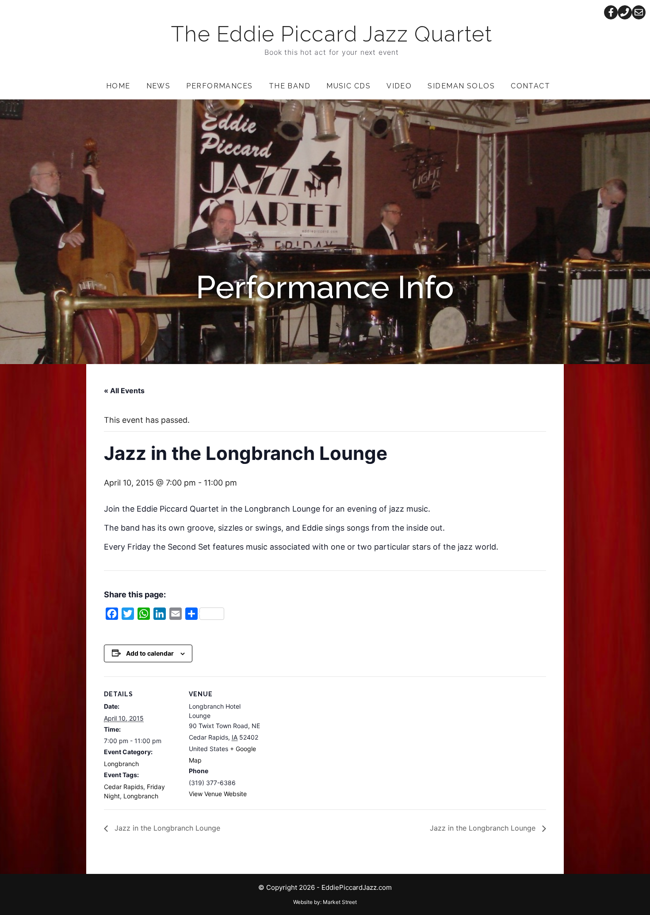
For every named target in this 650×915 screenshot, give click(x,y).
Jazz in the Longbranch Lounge (166, 828)
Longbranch (121, 763)
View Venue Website (218, 793)
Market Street (340, 902)
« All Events (124, 390)
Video (399, 86)
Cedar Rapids (123, 786)
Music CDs (348, 86)
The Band (290, 86)
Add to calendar (150, 653)
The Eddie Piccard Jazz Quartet (332, 34)
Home (118, 86)
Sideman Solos (461, 86)
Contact (530, 86)
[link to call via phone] (625, 12)
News (158, 86)
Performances (219, 86)
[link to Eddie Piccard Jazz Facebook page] (611, 12)
